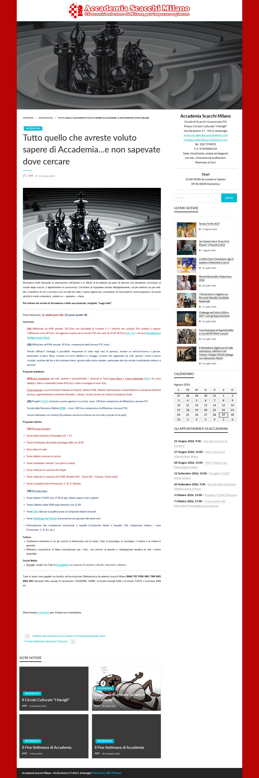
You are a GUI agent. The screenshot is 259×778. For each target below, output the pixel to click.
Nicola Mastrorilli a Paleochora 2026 (215, 279)
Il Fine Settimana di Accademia (47, 747)
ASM (31, 176)
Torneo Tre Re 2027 (209, 224)
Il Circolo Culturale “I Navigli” (45, 700)
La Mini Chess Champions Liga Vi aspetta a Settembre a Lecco (216, 261)
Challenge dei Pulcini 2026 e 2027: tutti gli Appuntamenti (214, 315)
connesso (43, 612)
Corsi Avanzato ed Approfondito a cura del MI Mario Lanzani (216, 332)
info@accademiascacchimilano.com (205, 140)
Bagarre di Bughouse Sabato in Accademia (120, 697)
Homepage (28, 118)
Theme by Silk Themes (106, 772)
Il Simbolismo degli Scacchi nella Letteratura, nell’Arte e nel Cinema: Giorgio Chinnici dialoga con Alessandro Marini (216, 353)
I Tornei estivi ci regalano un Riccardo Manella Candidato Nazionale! (214, 298)
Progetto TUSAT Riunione (221, 495)
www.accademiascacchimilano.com (206, 135)
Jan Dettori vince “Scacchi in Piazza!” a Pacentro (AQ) (214, 243)
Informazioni (46, 118)
